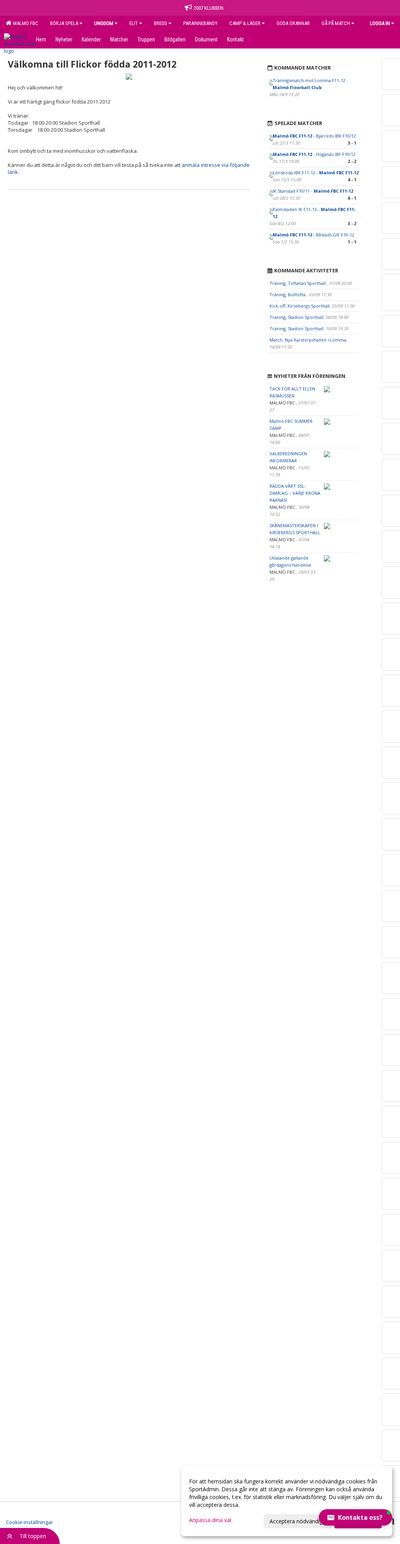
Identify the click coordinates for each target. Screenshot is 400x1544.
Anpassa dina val (210, 1520)
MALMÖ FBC (24, 23)
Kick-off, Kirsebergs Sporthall (300, 306)
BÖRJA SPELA (64, 23)
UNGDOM (103, 23)
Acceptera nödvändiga (298, 1521)
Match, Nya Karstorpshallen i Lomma (308, 340)
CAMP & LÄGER (245, 23)
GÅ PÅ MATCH (335, 23)
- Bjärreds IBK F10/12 (314, 136)
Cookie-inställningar (29, 1522)
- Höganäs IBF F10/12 (314, 154)
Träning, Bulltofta (288, 294)
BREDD (160, 23)
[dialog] (286, 1501)
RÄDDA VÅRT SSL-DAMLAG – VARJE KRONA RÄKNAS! (295, 493)
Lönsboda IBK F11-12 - (316, 172)
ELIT (133, 23)
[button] (355, 1517)
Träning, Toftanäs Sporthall (298, 283)
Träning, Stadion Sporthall (296, 317)
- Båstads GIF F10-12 (313, 235)
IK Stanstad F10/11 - (313, 191)
